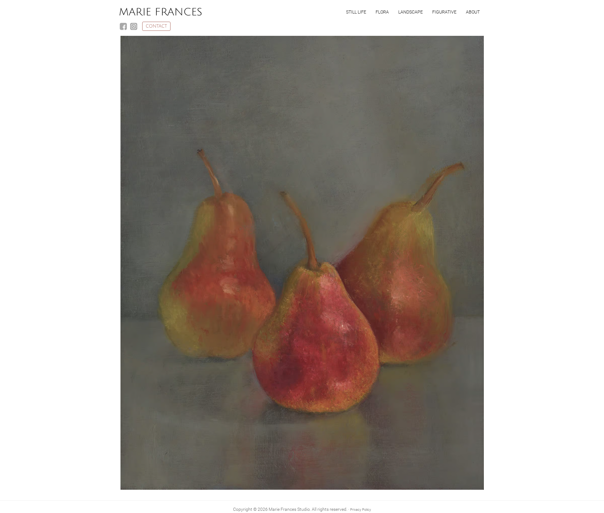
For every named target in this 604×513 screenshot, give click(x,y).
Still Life (356, 11)
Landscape (410, 11)
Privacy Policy (360, 510)
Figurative (444, 11)
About (473, 11)
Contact (156, 26)
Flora (382, 11)
